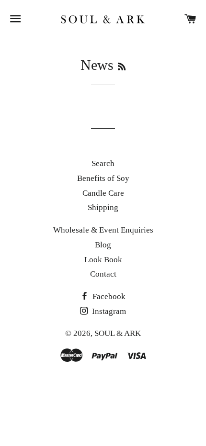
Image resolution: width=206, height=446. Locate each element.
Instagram (108, 311)
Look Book (103, 259)
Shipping (103, 207)
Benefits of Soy (103, 178)
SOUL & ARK (117, 333)
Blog (103, 244)
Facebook (108, 296)
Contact (103, 274)
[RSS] (121, 67)
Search (103, 163)
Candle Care (103, 193)
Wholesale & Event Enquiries (103, 229)
